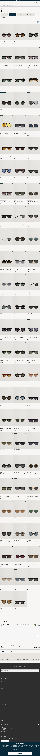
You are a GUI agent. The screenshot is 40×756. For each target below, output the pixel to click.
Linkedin (2, 720)
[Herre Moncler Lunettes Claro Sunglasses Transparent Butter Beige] (20, 508)
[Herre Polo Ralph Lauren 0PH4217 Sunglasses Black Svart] (20, 100)
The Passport (3, 683)
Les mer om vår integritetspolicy (20, 672)
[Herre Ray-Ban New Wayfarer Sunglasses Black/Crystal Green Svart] (6, 77)
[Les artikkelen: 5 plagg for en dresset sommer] (25, 636)
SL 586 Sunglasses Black (31, 428)
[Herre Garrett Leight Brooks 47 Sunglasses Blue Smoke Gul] (33, 236)
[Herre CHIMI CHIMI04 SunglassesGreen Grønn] (6, 599)
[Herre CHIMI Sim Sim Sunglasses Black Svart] (20, 599)
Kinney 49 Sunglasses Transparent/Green (31, 519)
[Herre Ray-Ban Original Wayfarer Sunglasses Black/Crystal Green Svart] (33, 32)
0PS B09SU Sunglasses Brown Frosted (19, 587)
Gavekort (2, 707)
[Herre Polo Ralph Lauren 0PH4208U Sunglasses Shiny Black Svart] (6, 554)
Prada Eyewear (16, 404)
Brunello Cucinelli (3, 41)
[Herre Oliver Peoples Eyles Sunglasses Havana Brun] (33, 123)
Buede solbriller (13, 14)
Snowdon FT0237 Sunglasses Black (32, 65)
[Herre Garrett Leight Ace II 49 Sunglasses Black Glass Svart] (33, 145)
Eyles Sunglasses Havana (31, 133)
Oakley (28, 109)
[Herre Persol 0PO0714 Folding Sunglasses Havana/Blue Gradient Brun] (6, 168)
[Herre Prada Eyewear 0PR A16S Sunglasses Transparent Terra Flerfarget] (33, 191)
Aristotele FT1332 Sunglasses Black (32, 405)
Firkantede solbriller (30, 14)
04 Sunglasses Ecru (30, 382)
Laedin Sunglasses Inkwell (18, 541)
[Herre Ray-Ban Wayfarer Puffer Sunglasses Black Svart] (20, 304)
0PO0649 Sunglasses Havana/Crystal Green (4, 65)
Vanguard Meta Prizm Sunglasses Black (33, 110)
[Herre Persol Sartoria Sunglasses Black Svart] (33, 168)
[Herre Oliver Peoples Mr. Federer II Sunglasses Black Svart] (33, 304)
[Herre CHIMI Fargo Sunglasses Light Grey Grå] (6, 576)
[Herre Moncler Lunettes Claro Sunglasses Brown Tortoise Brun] (20, 372)
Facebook (2, 716)
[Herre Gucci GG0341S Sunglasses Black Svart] (6, 236)
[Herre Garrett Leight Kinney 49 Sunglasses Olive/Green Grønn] (33, 463)
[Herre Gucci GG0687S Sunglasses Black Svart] (33, 281)
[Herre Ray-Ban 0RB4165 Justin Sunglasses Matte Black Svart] (20, 123)
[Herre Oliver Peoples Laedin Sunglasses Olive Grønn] (6, 486)
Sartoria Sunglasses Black (31, 178)
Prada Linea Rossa (30, 336)
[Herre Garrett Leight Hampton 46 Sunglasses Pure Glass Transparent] (20, 417)
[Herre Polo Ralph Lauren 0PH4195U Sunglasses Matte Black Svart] (20, 463)
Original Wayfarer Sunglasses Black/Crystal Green (32, 42)
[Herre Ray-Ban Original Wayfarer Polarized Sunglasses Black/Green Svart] (20, 55)
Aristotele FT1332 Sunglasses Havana (5, 269)
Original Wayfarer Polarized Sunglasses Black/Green (18, 65)
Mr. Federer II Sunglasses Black (32, 314)
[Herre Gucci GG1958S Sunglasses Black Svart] (6, 531)
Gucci (15, 222)
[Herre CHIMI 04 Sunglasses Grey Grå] (20, 259)
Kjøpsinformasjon (3, 699)
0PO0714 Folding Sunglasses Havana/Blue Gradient (5, 178)
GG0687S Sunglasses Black (32, 292)
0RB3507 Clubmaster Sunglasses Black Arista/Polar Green (33, 269)
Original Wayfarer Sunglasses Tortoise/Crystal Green (19, 88)
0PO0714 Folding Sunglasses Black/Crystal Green (19, 292)
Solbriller (7, 8)
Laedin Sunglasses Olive (4, 496)
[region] (20, 657)
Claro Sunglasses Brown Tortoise (19, 382)
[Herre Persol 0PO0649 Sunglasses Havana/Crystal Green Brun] (6, 55)
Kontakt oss (2, 700)
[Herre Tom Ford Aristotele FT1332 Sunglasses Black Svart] (33, 395)
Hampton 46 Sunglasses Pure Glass (19, 428)
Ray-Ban (28, 41)
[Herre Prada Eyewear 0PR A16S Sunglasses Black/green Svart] (20, 395)
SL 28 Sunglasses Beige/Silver (5, 292)
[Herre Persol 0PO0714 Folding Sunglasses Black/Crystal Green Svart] (20, 281)
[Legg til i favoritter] (12, 25)
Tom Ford (1, 109)
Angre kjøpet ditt (3, 704)
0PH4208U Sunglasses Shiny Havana (19, 246)
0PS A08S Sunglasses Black (5, 201)
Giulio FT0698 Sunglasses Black (6, 110)
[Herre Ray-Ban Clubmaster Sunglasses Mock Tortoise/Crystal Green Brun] (6, 417)
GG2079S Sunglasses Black (5, 473)
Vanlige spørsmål (3, 702)
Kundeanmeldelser (3, 706)
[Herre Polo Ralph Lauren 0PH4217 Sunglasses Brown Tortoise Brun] (33, 554)
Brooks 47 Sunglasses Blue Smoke (33, 246)
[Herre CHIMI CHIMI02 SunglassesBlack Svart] (20, 327)
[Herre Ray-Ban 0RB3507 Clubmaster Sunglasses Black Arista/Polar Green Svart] (33, 259)
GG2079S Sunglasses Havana (5, 382)
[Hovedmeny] (38, 3)
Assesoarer (3, 8)
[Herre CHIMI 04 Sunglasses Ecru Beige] (33, 372)
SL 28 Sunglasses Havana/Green (33, 360)
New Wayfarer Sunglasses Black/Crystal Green (4, 88)
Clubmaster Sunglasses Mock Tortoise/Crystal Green (5, 428)
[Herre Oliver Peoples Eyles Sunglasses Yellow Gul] (6, 440)
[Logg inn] (33, 2)
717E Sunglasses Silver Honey (32, 496)
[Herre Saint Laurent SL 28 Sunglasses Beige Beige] (6, 508)
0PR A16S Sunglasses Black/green (20, 405)
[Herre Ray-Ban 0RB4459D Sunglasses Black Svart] (6, 213)
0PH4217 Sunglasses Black (18, 110)
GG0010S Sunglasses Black (18, 360)
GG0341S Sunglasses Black (5, 246)
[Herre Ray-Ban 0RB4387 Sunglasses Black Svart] (20, 191)
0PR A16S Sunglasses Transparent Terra (33, 201)
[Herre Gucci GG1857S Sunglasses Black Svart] (33, 576)
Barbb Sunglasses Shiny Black (32, 541)
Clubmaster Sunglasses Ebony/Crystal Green (4, 360)
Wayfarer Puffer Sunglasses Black (20, 314)
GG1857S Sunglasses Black (32, 587)
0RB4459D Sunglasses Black (5, 224)
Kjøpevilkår (2, 686)
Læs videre (36, 746)
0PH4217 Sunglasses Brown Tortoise (32, 564)
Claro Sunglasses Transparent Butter (19, 519)
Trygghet (2, 681)
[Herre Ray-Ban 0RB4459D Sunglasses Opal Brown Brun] (20, 145)
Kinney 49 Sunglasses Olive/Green (33, 473)
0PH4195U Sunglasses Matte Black (20, 473)
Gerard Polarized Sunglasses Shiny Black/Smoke (6, 314)
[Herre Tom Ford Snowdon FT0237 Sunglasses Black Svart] (33, 55)
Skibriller (3, 17)
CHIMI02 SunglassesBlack (18, 337)
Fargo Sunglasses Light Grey (5, 587)
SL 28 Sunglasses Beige (4, 519)
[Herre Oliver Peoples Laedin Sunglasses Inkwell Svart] (20, 531)
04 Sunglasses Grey (17, 269)
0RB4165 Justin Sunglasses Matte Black (20, 133)
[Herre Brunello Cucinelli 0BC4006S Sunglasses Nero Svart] (20, 32)
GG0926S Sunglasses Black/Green (20, 224)
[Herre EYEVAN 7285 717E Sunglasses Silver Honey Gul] (33, 486)
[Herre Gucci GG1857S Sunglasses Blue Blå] (33, 440)
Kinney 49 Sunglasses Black (19, 564)
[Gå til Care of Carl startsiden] (4, 2)
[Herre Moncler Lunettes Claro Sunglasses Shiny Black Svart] (6, 327)
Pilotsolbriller (4, 14)
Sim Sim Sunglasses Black (18, 609)
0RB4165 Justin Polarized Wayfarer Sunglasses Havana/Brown (20, 178)
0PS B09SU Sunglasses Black (19, 496)
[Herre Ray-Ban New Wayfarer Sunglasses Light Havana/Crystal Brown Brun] (6, 145)
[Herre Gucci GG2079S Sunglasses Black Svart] (6, 463)
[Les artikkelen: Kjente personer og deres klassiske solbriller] (8, 636)
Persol (1, 177)
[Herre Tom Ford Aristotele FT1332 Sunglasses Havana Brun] (6, 259)
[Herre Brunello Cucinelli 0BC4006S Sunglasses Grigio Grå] (6, 32)
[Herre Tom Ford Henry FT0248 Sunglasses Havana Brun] (33, 213)
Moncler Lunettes (3, 336)
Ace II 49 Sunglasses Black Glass (33, 156)
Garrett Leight (29, 154)
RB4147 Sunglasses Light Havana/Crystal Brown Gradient (32, 88)
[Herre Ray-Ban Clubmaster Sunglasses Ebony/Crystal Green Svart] (6, 349)
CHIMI (15, 268)
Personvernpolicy (3, 690)
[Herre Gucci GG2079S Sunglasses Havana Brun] (6, 372)
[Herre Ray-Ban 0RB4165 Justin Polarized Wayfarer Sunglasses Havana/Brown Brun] (20, 168)
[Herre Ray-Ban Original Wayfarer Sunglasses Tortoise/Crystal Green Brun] (20, 77)
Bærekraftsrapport (3, 691)
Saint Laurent (2, 290)
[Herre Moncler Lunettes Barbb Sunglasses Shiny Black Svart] (33, 531)
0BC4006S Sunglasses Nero (19, 42)
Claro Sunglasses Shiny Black (5, 337)
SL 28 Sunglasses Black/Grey (5, 405)
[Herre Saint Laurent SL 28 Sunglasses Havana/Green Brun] (33, 349)
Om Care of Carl (3, 684)
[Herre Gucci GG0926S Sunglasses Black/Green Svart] (20, 213)
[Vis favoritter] (34, 2)
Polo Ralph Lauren (17, 109)
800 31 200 (5, 730)
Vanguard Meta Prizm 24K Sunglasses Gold (4, 133)
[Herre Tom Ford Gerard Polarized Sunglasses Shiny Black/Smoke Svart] (6, 304)
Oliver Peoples (29, 313)
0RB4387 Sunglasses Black (18, 201)
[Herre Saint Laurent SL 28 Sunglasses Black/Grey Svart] (6, 395)
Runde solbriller (21, 14)
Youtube (2, 718)
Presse (2, 688)
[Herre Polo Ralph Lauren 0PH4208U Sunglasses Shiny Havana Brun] (20, 236)
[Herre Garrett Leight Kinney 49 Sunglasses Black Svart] (20, 554)
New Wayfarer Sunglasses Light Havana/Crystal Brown (5, 156)
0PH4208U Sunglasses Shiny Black (5, 564)
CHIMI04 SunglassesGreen (5, 609)
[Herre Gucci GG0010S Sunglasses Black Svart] (20, 349)
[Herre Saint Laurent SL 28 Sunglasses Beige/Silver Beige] (6, 281)
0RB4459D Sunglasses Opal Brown (20, 156)
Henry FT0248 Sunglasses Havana (33, 224)
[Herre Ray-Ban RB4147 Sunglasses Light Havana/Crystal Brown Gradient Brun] (33, 77)
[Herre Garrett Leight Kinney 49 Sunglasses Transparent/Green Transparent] (33, 508)
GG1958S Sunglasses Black (5, 541)
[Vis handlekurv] (36, 3)
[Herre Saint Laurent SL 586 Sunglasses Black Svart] (33, 417)
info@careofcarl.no (6, 729)
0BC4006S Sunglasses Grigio (5, 42)
